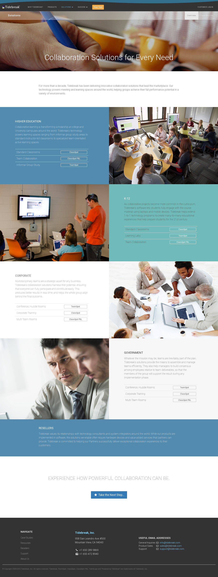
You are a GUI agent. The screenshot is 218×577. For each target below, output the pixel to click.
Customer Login (205, 7)
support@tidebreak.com (172, 549)
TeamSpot (74, 165)
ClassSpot (73, 152)
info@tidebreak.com (170, 542)
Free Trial (98, 7)
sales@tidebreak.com (171, 546)
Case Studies (207, 15)
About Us (25, 559)
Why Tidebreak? (35, 7)
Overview (191, 15)
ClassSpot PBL (74, 159)
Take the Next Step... (111, 494)
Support (24, 553)
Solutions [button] (66, 7)
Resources (26, 543)
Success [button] (82, 7)
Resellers (25, 548)
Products (52, 7)
